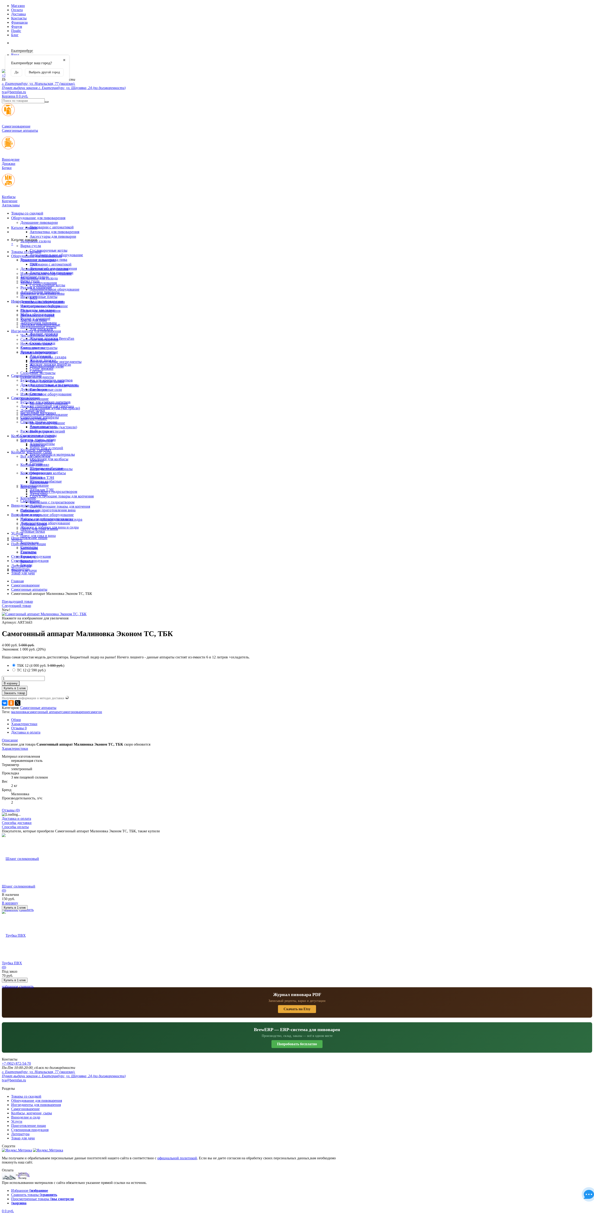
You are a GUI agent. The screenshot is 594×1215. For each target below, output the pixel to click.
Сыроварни (29, 511)
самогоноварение (75, 712)
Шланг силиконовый (18, 886)
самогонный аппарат (44, 712)
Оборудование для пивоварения (38, 218)
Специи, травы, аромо (38, 440)
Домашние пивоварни (39, 222)
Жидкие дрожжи (43, 360)
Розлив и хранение (35, 319)
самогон (95, 712)
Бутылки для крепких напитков (45, 402)
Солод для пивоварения (39, 339)
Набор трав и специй (46, 448)
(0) (4, 890)
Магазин (18, 6)
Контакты (19, 18)
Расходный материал (36, 431)
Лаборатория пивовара (38, 323)
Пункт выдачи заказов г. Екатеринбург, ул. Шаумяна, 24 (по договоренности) (64, 88)
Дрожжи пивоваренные (39, 352)
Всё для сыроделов (35, 456)
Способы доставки (17, 823)
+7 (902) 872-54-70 (16, 1063)
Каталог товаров (24, 228)
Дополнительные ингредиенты (54, 385)
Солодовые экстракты (37, 373)
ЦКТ (33, 298)
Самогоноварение (25, 398)
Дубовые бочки (32, 410)
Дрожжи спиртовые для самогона (47, 406)
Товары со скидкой (27, 213)
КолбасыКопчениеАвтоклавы (11, 201)
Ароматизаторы (42, 444)
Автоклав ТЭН (42, 490)
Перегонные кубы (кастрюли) (53, 427)
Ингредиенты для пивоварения (36, 331)
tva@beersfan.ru (14, 92)
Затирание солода (34, 277)
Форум (16, 27)
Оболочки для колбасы (49, 459)
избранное (10, 986)
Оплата (17, 10)
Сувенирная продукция (29, 561)
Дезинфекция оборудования (42, 302)
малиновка (19, 712)
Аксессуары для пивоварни (53, 236)
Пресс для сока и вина (38, 536)
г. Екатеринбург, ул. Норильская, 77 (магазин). (38, 84)
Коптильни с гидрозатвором (52, 502)
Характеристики (24, 724)
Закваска (37, 460)
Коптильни (29, 548)
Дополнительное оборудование (47, 515)
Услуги (16, 540)
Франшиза (19, 22)
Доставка (18, 14)
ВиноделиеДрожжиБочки (10, 163)
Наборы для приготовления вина (48, 510)
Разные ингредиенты (37, 377)
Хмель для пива (32, 348)
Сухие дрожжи (41, 369)
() (40, 665)
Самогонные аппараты (38, 435)
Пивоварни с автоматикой (52, 227)
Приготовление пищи (29, 538)
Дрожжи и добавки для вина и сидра (49, 527)
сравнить (26, 986)
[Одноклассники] (11, 703)
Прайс (16, 31)
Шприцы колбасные (46, 481)
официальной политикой (177, 1158)
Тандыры (27, 556)
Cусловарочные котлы (48, 250)
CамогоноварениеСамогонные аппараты (20, 128)
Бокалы (26, 565)
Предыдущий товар (17, 601)
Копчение (28, 498)
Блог (15, 35)
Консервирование (34, 485)
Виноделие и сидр (25, 515)
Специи (36, 394)
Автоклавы (39, 494)
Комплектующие (33, 419)
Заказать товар (14, 693)
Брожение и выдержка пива (42, 293)
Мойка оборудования (37, 314)
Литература (20, 569)
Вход (15, 55)
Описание (10, 740)
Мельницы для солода (37, 310)
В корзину (11, 683)
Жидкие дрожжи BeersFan (50, 364)
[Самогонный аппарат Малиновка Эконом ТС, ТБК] (44, 614)
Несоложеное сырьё (36, 344)
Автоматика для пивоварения (54, 232)
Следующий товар (16, 606)
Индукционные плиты (38, 297)
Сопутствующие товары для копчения (62, 496)
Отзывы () (11, 810)
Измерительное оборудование (46, 394)
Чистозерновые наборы (39, 335)
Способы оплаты (15, 827)
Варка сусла (30, 246)
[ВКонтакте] (4, 703)
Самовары (28, 552)
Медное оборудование (47, 423)
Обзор (16, 720)
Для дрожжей (40, 356)
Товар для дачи (23, 573)
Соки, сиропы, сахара (47, 381)
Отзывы (19, 728)
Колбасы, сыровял (34, 465)
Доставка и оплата (25, 732)
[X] (17, 703)
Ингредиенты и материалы (52, 454)
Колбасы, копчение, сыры (31, 452)
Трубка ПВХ (12, 963)
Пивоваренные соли (46, 389)
